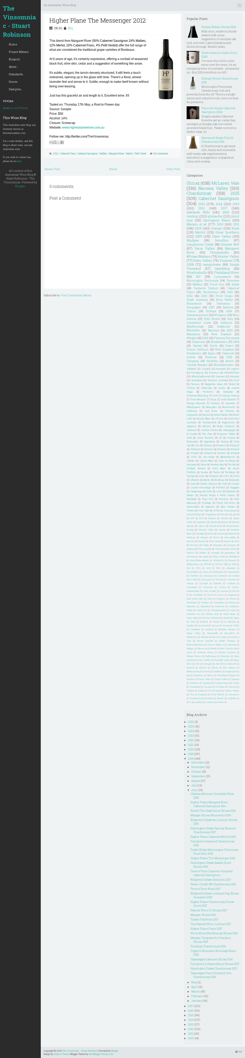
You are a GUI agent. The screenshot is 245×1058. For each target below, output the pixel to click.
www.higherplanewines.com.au (83, 127)
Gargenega (196, 491)
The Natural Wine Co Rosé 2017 (210, 924)
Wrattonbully (197, 272)
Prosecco (214, 372)
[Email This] (51, 142)
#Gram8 (235, 452)
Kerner (216, 621)
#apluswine (228, 422)
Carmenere (208, 575)
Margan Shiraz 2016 (203, 915)
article (229, 361)
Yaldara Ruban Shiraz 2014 (218, 27)
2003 (236, 475)
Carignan (193, 361)
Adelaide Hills (198, 212)
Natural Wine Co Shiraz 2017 (208, 910)
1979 (217, 564)
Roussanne (194, 303)
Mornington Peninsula (202, 280)
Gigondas (191, 606)
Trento (236, 682)
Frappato (234, 487)
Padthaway (210, 656)
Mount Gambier (205, 640)
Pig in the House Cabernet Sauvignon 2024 (218, 110)
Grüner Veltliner (197, 349)
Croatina (224, 591)
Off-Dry (219, 418)
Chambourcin (215, 525)
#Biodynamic (194, 407)
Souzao (204, 472)
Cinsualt (203, 583)
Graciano (220, 376)
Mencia (206, 414)
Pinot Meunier (198, 399)
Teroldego (230, 472)
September (198, 776)
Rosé (235, 228)
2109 (201, 518)
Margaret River (116, 153)
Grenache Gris (194, 614)
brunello (209, 698)
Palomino (225, 656)
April (194, 987)
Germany (191, 464)
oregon (205, 556)
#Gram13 (234, 445)
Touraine (207, 682)
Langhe (190, 625)
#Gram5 (194, 452)
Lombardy (195, 629)
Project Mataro (19, 52)
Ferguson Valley (226, 433)
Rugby (229, 671)
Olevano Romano (227, 652)
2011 (236, 224)
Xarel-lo (190, 552)
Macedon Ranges (226, 629)
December (198, 762)
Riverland (197, 380)
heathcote (223, 326)
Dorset (210, 594)
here (19, 161)
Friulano (205, 602)
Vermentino (211, 292)
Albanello (230, 568)
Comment (208, 587)
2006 (229, 311)
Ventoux (232, 686)
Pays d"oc (207, 498)
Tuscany (208, 686)
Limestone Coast (199, 322)
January (196, 1000)
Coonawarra (222, 276)
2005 (229, 357)
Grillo (209, 491)
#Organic (220, 315)
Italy (230, 319)
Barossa (213, 330)
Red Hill (220, 663)
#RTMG (207, 564)
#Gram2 (208, 449)
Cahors (201, 525)
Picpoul (231, 437)
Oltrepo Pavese (194, 656)
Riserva (206, 671)
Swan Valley (204, 679)
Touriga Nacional (196, 403)
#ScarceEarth (230, 510)
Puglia (206, 545)
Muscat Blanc (203, 418)
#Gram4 (234, 449)
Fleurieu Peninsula (226, 338)
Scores (13, 82)
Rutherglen (192, 441)
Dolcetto (229, 410)
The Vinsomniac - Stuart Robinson (19, 21)
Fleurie (233, 598)
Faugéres (220, 598)
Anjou (206, 571)
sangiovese (212, 264)
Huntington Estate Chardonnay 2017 (213, 968)
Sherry (210, 675)
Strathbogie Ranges (226, 675)
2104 (198, 568)
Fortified (220, 487)
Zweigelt (216, 552)
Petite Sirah (214, 541)
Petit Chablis (204, 659)
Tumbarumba (209, 422)
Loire (219, 491)
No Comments (161, 153)
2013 (236, 204)
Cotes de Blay (209, 591)
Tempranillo (219, 252)
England (232, 594)
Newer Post (52, 169)
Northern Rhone (205, 652)
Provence (194, 545)
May (194, 982)
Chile (224, 483)
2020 (204, 296)
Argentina (201, 522)
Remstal (232, 663)
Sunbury (191, 679)
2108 (208, 568)
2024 (205, 338)
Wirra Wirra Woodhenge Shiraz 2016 (214, 933)
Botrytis (207, 426)
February (197, 996)
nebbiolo (226, 322)
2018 (225, 212)
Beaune (224, 522)
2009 (198, 236)
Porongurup (197, 372)
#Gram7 (221, 452)
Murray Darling (231, 395)
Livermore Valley (231, 625)
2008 (190, 264)
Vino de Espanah (198, 694)
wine (201, 475)
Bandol (213, 522)
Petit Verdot (140, 153)
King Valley (224, 299)
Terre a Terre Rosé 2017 (205, 889)
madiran (199, 702)
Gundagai (200, 533)
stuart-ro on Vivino (15, 108)
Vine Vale (203, 510)
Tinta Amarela (205, 548)
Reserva (190, 667)
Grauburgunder (218, 610)
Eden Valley (202, 260)
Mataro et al (197, 224)
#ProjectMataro (199, 256)
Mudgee (193, 240)
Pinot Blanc (219, 468)
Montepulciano (224, 365)
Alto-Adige (209, 456)
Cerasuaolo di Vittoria (212, 579)
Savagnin (231, 545)
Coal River (211, 410)
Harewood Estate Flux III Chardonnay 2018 (217, 139)
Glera (203, 464)
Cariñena (194, 575)
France (191, 311)
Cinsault (206, 368)
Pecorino (223, 498)
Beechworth (228, 407)
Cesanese (231, 579)
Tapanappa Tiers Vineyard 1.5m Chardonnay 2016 (210, 975)
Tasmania (223, 303)
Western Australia (218, 380)
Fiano (229, 345)
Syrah (235, 284)
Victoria (191, 387)
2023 (230, 330)
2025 (230, 514)
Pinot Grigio (224, 296)
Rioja (213, 399)
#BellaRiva (234, 556)
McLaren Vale (225, 183)
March (195, 991)
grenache (215, 216)
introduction (192, 556)
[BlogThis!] (55, 142)
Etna (210, 598)
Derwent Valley (206, 529)
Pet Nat (232, 464)
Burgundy (234, 479)
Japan (236, 617)
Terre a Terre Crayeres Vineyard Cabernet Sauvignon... (211, 873)
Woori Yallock (217, 694)
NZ (220, 437)
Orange (216, 228)
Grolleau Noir (212, 614)
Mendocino (192, 636)
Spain (212, 353)
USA (197, 445)
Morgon (204, 537)
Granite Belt (230, 244)
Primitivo (208, 391)
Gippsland (205, 606)
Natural (201, 541)
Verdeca (190, 690)
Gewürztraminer (197, 315)
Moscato (234, 376)
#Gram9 (232, 560)
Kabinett (204, 621)
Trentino (215, 403)
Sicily (213, 345)
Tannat (231, 384)
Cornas (235, 483)
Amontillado (193, 571)
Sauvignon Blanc (216, 220)
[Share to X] (58, 142)
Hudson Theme (61, 1054)
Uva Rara (220, 686)
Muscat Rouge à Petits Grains (217, 495)
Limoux (215, 625)
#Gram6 (208, 452)
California (192, 410)
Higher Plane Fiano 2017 (206, 928)
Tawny (216, 472)
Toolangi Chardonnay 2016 (208, 946)
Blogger (20, 186)
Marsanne (193, 334)
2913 (218, 568)
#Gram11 (220, 445)
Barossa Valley (213, 188)
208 (237, 514)
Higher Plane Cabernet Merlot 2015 (213, 837)
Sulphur (190, 548)
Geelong (232, 602)
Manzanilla (212, 633)
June (194, 790)
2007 (212, 307)
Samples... (16, 89)
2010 (220, 224)
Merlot (129, 153)
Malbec (103, 153)
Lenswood (203, 625)
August (195, 781)
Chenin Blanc (206, 460)
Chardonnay (199, 193)
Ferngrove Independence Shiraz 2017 (214, 964)
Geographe (194, 307)
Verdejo (201, 690)
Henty (211, 533)
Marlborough (195, 326)
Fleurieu (195, 384)
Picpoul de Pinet (231, 541)
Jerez (192, 621)
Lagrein (235, 368)
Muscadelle (230, 537)
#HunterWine (231, 372)
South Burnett (228, 399)
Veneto (190, 510)
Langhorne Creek (200, 244)
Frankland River (226, 272)
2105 (192, 518)
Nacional (232, 644)
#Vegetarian (210, 514)
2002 (226, 475)
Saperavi (210, 506)
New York (225, 648)
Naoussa (202, 648)
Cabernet (228, 353)
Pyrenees (233, 280)
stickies (210, 702)
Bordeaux (220, 479)
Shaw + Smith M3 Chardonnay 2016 (213, 884)
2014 (219, 204)
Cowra (191, 357)
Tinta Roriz (220, 548)
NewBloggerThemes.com (101, 1054)
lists (189, 702)
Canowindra (233, 571)
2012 (55, 153)
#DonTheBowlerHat (199, 560)
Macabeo (231, 491)
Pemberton (194, 353)
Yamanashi (195, 698)
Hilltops (211, 311)
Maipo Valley (194, 633)
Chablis (191, 460)
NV (198, 276)
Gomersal (219, 606)
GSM (189, 437)
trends (221, 702)
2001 (222, 514)
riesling (192, 216)
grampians (230, 552)
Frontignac (219, 602)
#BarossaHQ (219, 556)
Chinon (190, 583)
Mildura (204, 636)
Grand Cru (202, 610)
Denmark (221, 368)
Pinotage (206, 502)
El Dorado (192, 433)
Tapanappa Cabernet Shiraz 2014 (211, 959)
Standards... (16, 74)
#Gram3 (221, 449)
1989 (226, 564)
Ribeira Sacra (193, 671)
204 (188, 568)
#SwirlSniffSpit (194, 514)
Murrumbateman (195, 644)
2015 (234, 193)
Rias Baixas (229, 667)
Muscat (190, 541)
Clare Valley (221, 236)
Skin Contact (227, 506)
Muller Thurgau (227, 640)
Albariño (194, 479)
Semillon (222, 240)
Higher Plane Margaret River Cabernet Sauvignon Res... (209, 804)
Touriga (190, 475)
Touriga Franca (222, 682)
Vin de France (214, 690)
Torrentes (194, 682)
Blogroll (14, 59)
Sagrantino (209, 441)
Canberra (192, 430)
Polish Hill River (225, 502)
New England (224, 349)
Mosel (216, 537)
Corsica (222, 587)
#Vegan (192, 338)
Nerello (213, 648)
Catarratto (223, 575)
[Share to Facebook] (62, 142)
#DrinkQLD (218, 560)
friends (220, 698)
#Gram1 (207, 445)
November (198, 767)
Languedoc (192, 414)
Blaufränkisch (227, 456)
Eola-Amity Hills (195, 598)
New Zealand (221, 334)
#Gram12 (214, 475)
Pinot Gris (217, 284)
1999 (234, 564)
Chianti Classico (208, 483)
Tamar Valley (221, 679)
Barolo (207, 479)
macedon (230, 403)
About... (13, 67)
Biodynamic (219, 342)
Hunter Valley (228, 256)
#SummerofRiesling (197, 395)
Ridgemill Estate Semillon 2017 (210, 879)
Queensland (193, 506)
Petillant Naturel (196, 468)
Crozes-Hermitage (201, 487)
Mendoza (191, 537)
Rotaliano (217, 671)
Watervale (206, 387)
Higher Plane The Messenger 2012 (97, 20)
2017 (224, 208)
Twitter (232, 548)
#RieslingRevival (200, 376)
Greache (222, 529)
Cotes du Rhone (227, 460)
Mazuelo (232, 533)
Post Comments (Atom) (76, 295)
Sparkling (222, 268)
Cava (192, 483)
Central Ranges (197, 365)
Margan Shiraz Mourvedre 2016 (210, 815)
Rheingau (217, 545)
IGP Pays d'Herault (211, 617)
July (194, 785)
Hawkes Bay (217, 464)
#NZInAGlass (193, 564)
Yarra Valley (204, 248)
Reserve (203, 667)
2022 (190, 296)
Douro (221, 594)
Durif (236, 380)
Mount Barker (221, 414)
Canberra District (206, 288)
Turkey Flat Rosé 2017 (204, 919)
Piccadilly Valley (222, 659)
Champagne (229, 430)
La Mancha (230, 621)
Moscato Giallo (219, 636)
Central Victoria (209, 430)
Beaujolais (211, 407)
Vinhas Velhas (232, 690)
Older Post (173, 169)
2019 (198, 228)
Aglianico (192, 426)
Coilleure (231, 583)
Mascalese (230, 633)
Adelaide (191, 368)
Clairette (217, 583)
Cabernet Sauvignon (88, 153)
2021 (230, 292)
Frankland (192, 602)
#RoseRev (193, 330)
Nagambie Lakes (214, 384)
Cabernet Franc (68, 153)
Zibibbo (202, 552)
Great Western (205, 437)
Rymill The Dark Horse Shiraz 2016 (213, 810)
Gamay (197, 345)
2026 (191, 722)
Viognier (226, 260)
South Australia (197, 299)
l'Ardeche (232, 698)
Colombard (192, 587)
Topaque (235, 679)
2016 (201, 204)
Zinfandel (228, 391)
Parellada (191, 498)
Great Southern (227, 232)
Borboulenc (218, 571)
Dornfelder (198, 594)
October (196, 771)
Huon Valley (192, 617)
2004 (236, 342)
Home (13, 44)
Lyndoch (209, 629)
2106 (215, 395)
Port (197, 663)
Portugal (208, 663)
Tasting (225, 441)
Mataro (190, 495)
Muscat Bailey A (215, 644)
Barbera (228, 307)
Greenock (198, 342)
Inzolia (227, 617)
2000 (194, 456)
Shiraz (193, 183)
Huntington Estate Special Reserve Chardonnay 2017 (213, 830)
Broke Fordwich (226, 426)
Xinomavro (233, 694)
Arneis (222, 387)
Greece (233, 610)
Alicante (225, 518)
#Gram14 (195, 449)
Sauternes (198, 675)
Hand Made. (230, 614)
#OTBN (216, 510)
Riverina (210, 357)
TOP (239, 1051)
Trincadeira (194, 686)
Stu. (71, 28)
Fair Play (207, 433)
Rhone (215, 667)
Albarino (212, 518)
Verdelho (212, 361)
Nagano (190, 648)
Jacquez (221, 533)
